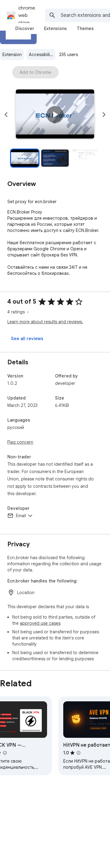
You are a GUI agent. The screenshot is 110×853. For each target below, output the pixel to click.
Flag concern (20, 442)
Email (21, 515)
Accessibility (41, 54)
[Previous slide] (6, 114)
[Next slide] (104, 114)
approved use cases (40, 623)
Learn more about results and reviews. (45, 321)
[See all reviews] (27, 338)
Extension (12, 54)
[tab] (24, 28)
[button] (55, 114)
